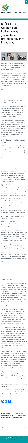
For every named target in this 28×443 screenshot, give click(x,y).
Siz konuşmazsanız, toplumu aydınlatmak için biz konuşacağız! (19, 415)
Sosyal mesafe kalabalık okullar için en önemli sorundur (7, 415)
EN (26, 1)
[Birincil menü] (25, 15)
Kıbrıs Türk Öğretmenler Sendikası (13, 12)
